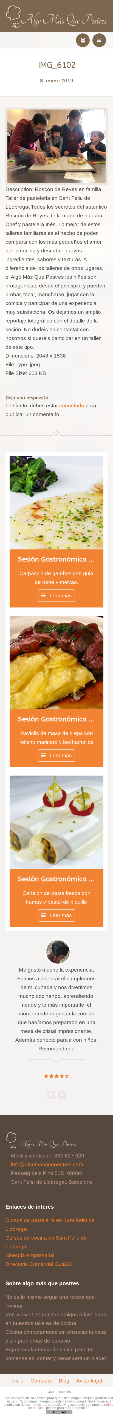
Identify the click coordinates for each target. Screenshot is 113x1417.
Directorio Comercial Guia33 (38, 1264)
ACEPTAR (59, 1412)
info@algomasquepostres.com (47, 1164)
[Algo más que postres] (57, 9)
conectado (71, 405)
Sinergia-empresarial (29, 1255)
